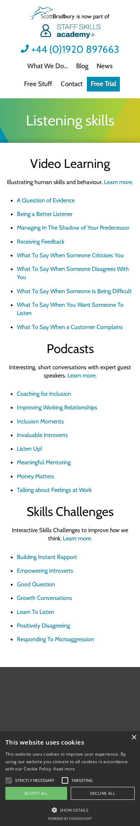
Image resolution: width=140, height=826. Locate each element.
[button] (34, 780)
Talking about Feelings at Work (54, 489)
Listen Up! (29, 448)
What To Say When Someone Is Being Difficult (74, 291)
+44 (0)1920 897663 (75, 49)
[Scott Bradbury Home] (69, 23)
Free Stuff (38, 84)
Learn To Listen (35, 611)
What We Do (45, 66)
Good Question (36, 584)
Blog (82, 66)
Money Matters (35, 476)
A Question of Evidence (46, 200)
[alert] (70, 778)
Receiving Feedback (40, 241)
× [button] (133, 737)
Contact (72, 84)
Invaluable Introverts (42, 434)
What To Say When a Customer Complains (70, 326)
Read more (64, 768)
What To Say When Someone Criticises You (70, 255)
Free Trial (103, 84)
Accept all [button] (36, 793)
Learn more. (118, 182)
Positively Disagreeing (43, 625)
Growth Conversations (44, 597)
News (105, 66)
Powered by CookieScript (70, 818)
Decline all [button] (102, 793)
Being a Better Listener (45, 213)
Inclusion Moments (40, 421)
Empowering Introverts (45, 570)
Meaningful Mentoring (44, 462)
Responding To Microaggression (55, 639)
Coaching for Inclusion (44, 393)
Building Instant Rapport (47, 556)
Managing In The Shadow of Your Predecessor (73, 227)
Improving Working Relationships (57, 407)
